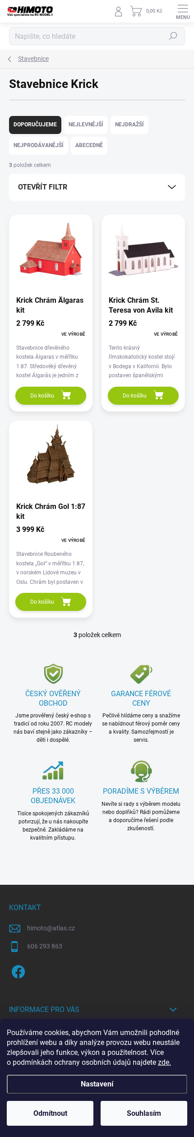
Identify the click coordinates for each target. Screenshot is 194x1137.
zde (164, 1062)
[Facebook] (17, 970)
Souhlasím (144, 1113)
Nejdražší (129, 124)
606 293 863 (44, 946)
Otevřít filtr (42, 187)
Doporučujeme (35, 124)
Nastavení (97, 1084)
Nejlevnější (86, 124)
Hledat (173, 36)
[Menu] (182, 11)
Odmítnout (50, 1113)
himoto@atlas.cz (51, 928)
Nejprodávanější (39, 145)
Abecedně (89, 145)
